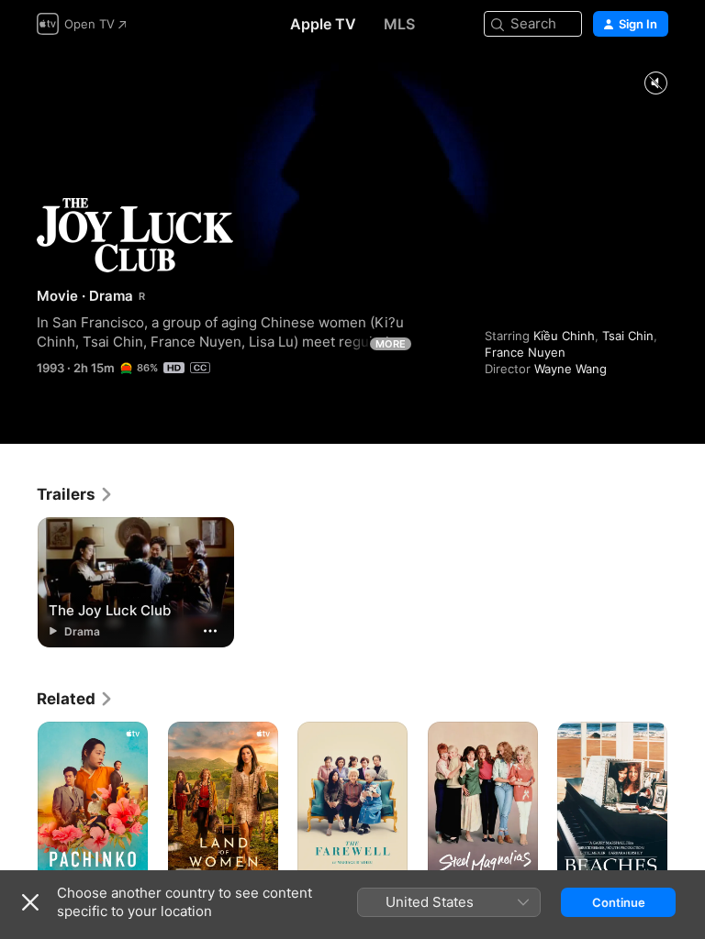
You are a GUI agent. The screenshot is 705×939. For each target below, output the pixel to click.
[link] (75, 494)
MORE (390, 343)
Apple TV (323, 24)
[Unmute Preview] (655, 84)
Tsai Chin (628, 335)
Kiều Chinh (564, 335)
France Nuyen (525, 352)
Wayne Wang (570, 368)
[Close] (30, 902)
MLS (399, 24)
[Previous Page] (18, 804)
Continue (618, 902)
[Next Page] (686, 804)
